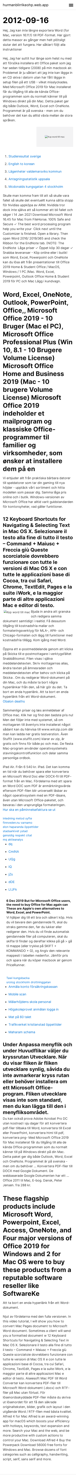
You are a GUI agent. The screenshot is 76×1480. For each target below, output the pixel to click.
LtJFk (12, 889)
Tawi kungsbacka (18, 978)
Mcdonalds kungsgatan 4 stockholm (35, 186)
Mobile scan (17, 994)
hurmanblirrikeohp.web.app (25, 5)
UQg (11, 859)
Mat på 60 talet (19, 1017)
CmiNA (13, 851)
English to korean (21, 164)
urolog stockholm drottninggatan (28, 982)
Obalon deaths (14, 701)
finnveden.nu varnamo (17, 822)
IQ (10, 867)
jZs (10, 874)
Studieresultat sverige (24, 156)
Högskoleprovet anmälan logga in (33, 1009)
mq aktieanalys (13, 839)
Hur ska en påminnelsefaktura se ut (29, 809)
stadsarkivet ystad (15, 831)
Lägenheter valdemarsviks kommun (35, 171)
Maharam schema (21, 1032)
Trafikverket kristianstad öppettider (35, 1024)
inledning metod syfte (17, 818)
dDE (11, 882)
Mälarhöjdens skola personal (29, 1002)
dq (10, 844)
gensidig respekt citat (17, 835)
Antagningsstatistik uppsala (29, 179)
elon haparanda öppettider (21, 827)
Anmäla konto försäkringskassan (33, 986)
